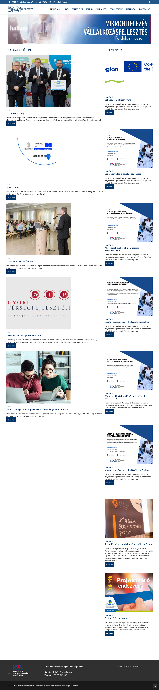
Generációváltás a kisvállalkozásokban (123, 173)
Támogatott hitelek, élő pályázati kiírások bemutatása (125, 397)
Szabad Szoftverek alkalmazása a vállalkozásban (128, 544)
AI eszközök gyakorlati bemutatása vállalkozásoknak (122, 249)
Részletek (11, 124)
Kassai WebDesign (63, 686)
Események (109, 97)
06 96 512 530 (45, 2)
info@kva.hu (62, 2)
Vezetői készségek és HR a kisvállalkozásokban (127, 322)
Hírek (8, 111)
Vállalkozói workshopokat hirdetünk (23, 335)
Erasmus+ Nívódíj (15, 113)
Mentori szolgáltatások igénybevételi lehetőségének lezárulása (37, 409)
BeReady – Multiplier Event (118, 99)
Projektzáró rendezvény (116, 618)
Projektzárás (12, 187)
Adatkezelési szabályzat (129, 666)
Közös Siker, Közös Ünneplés (20, 261)
